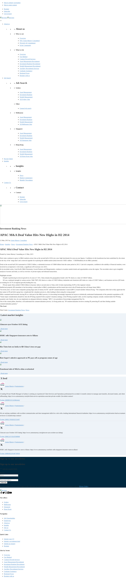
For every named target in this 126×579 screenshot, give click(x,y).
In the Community (25, 45)
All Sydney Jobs (25, 99)
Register (22, 197)
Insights (6, 161)
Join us (6, 528)
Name (2, 473)
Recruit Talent (8, 159)
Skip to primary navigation (12, 3)
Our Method (23, 57)
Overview (23, 38)
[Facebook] (1, 493)
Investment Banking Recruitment (30, 64)
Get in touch (23, 202)
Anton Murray (9, 386)
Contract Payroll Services (27, 59)
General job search (25, 108)
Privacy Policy (83, 486)
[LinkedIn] (8, 493)
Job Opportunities (9, 518)
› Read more (4, 329)
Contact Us (7, 182)
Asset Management (26, 92)
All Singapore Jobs (26, 140)
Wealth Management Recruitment (30, 66)
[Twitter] (3, 493)
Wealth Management (26, 97)
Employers (7, 520)
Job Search (7, 78)
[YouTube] (10, 493)
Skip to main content (10, 5)
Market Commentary (26, 178)
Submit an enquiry (9, 544)
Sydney (6, 502)
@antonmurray (19, 386)
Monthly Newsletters (26, 180)
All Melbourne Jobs (26, 124)
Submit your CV (9, 539)
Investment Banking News (16, 310)
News (21, 175)
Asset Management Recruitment (30, 61)
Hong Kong (7, 509)
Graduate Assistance (26, 71)
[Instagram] (6, 493)
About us (7, 24)
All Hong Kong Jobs (26, 156)
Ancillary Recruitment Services (29, 68)
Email (2, 478)
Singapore (7, 507)
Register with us (25, 75)
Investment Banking (26, 95)
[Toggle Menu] (1, 20)
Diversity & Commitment (27, 43)
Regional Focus (24, 73)
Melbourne (7, 504)
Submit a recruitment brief (12, 541)
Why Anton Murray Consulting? (30, 41)
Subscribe (23, 199)
